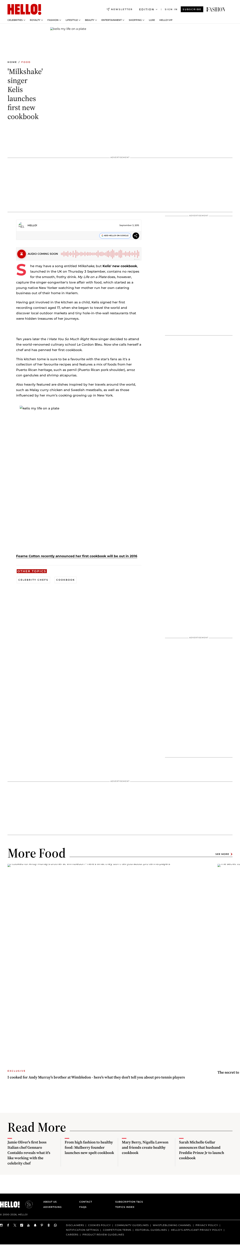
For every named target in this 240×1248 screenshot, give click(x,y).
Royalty (35, 20)
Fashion (52, 20)
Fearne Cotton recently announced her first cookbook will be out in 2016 (76, 556)
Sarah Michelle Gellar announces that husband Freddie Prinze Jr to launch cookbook (201, 1150)
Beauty (89, 20)
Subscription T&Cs (128, 1201)
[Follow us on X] (15, 1225)
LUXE (152, 20)
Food (26, 62)
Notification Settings (82, 1229)
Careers (72, 1234)
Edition (146, 9)
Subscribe (192, 9)
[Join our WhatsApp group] (55, 1225)
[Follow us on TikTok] (21, 1225)
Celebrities (15, 20)
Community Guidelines (132, 1225)
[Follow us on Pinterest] (42, 1225)
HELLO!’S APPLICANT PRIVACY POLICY (196, 1229)
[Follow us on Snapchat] (35, 1225)
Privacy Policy (207, 1225)
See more (222, 854)
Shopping (135, 20)
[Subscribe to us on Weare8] (48, 1225)
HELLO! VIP (165, 20)
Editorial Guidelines (151, 1229)
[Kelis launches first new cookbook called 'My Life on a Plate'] (216, 9)
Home (12, 62)
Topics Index (124, 1207)
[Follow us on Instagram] (1, 1225)
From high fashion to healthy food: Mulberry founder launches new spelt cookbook (89, 1147)
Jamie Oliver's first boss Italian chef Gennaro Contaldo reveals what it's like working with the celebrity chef (29, 1152)
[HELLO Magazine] (24, 9)
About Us (50, 1201)
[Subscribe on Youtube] (28, 1225)
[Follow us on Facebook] (8, 1225)
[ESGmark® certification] (27, 1204)
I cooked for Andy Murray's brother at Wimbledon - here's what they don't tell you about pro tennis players (96, 1077)
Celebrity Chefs (33, 579)
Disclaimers (75, 1225)
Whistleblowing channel (172, 1225)
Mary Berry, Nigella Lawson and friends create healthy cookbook (145, 1147)
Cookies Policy (99, 1225)
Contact (85, 1201)
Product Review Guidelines (103, 1234)
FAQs (83, 1207)
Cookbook (65, 579)
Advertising (52, 1207)
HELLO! (32, 225)
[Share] (136, 236)
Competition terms (117, 1229)
